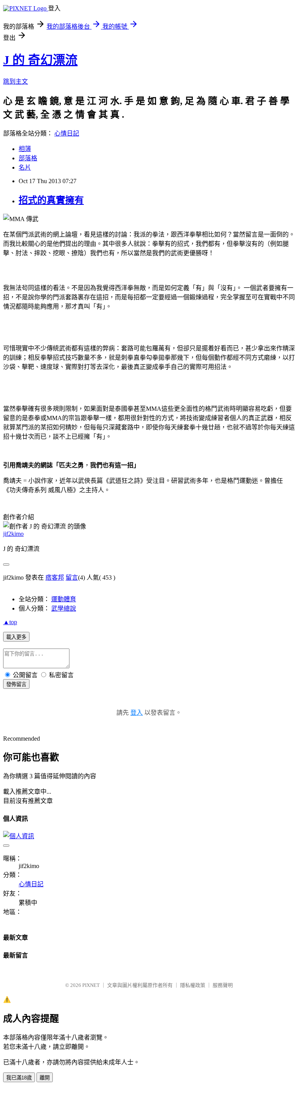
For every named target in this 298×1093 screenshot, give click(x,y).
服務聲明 (223, 985)
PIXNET (91, 985)
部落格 (28, 158)
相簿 (25, 149)
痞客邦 (54, 577)
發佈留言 (16, 684)
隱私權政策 (192, 985)
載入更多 (16, 637)
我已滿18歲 (19, 1078)
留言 (72, 577)
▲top (10, 622)
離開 (45, 1078)
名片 (25, 167)
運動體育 (63, 599)
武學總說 (63, 608)
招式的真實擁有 (51, 200)
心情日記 (66, 133)
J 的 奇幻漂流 (40, 60)
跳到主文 (15, 81)
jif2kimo (13, 533)
